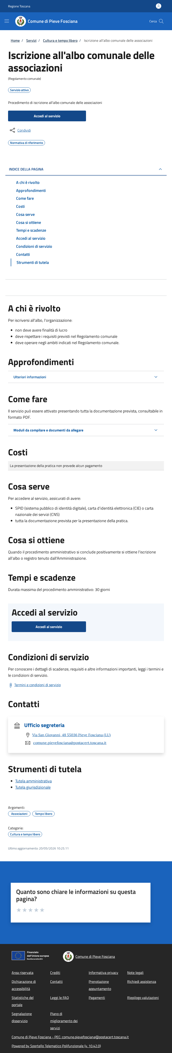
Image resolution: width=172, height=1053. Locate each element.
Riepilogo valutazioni (143, 997)
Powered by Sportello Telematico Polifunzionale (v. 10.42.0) (56, 1046)
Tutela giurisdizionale (33, 787)
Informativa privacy (103, 972)
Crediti (55, 972)
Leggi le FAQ (59, 997)
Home (15, 40)
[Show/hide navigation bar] (7, 21)
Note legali (135, 972)
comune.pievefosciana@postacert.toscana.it (69, 742)
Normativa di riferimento (26, 142)
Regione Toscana (19, 6)
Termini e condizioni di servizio (37, 684)
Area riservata (22, 972)
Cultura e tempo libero (60, 40)
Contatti (56, 981)
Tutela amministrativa (33, 781)
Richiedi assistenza (141, 981)
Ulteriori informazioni (29, 377)
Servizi (31, 40)
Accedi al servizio (47, 116)
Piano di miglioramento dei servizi (64, 1021)
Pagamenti (97, 997)
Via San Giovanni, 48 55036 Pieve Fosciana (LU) (71, 735)
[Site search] (161, 21)
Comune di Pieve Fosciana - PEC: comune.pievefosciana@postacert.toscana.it (70, 1037)
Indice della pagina (26, 169)
